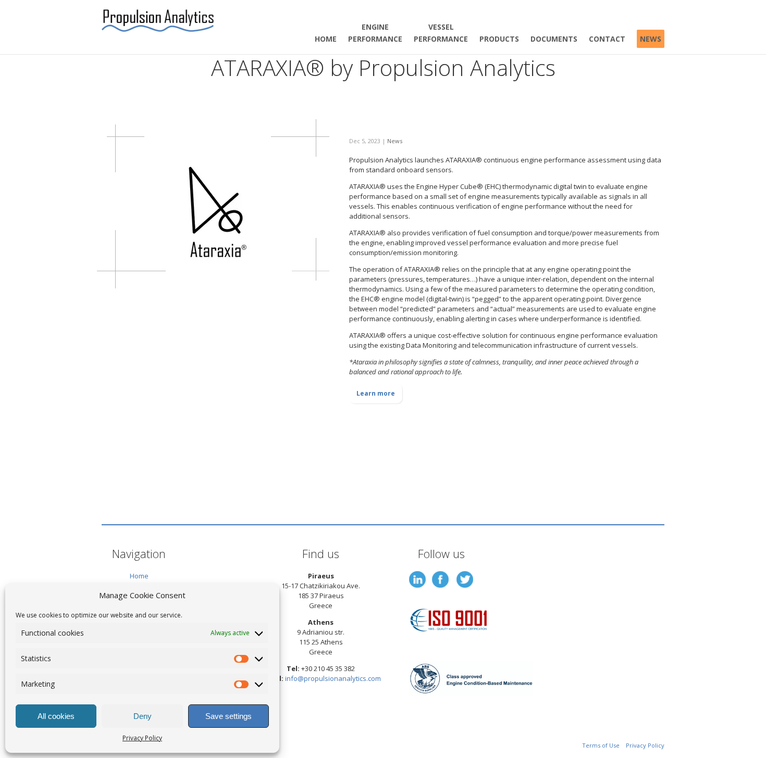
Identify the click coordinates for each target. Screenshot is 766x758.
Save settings (228, 716)
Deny (142, 716)
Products (499, 39)
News (650, 39)
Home (326, 39)
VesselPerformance (441, 33)
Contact (607, 39)
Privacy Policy (142, 738)
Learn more (375, 393)
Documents (553, 39)
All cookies (56, 716)
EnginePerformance (375, 33)
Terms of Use (601, 745)
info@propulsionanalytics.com (333, 678)
